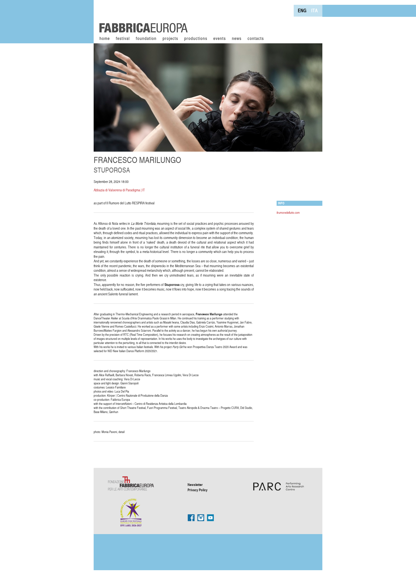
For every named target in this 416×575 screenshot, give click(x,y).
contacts (255, 38)
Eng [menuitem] (302, 10)
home (104, 38)
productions (195, 38)
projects (170, 38)
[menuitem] (302, 10)
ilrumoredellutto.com (288, 212)
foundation (146, 38)
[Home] (142, 17)
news (236, 38)
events (219, 38)
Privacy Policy (198, 489)
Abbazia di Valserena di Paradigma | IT (119, 190)
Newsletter (195, 484)
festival (123, 38)
